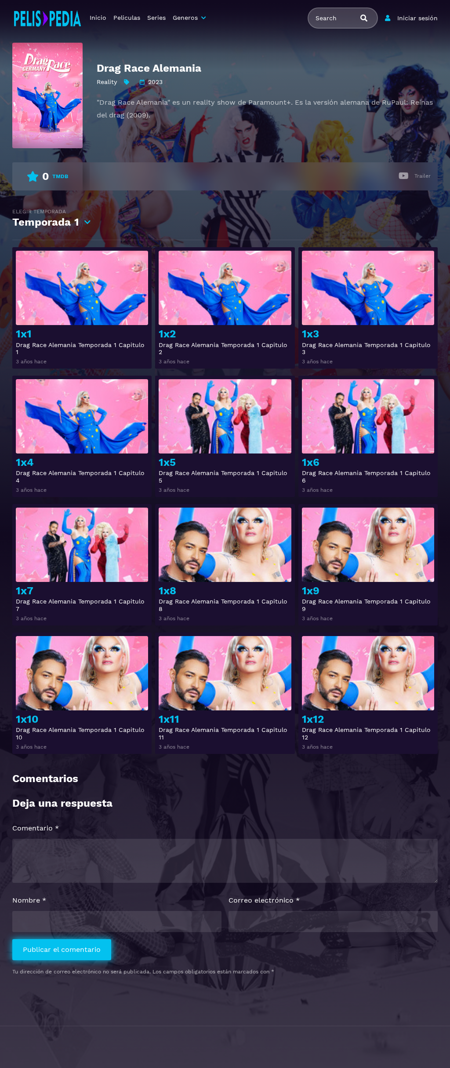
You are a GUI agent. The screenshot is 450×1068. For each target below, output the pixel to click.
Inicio (98, 17)
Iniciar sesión (417, 18)
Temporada (45, 218)
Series (156, 17)
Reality (107, 81)
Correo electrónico (264, 900)
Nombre (29, 900)
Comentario (35, 828)
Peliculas (126, 17)
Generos (185, 17)
